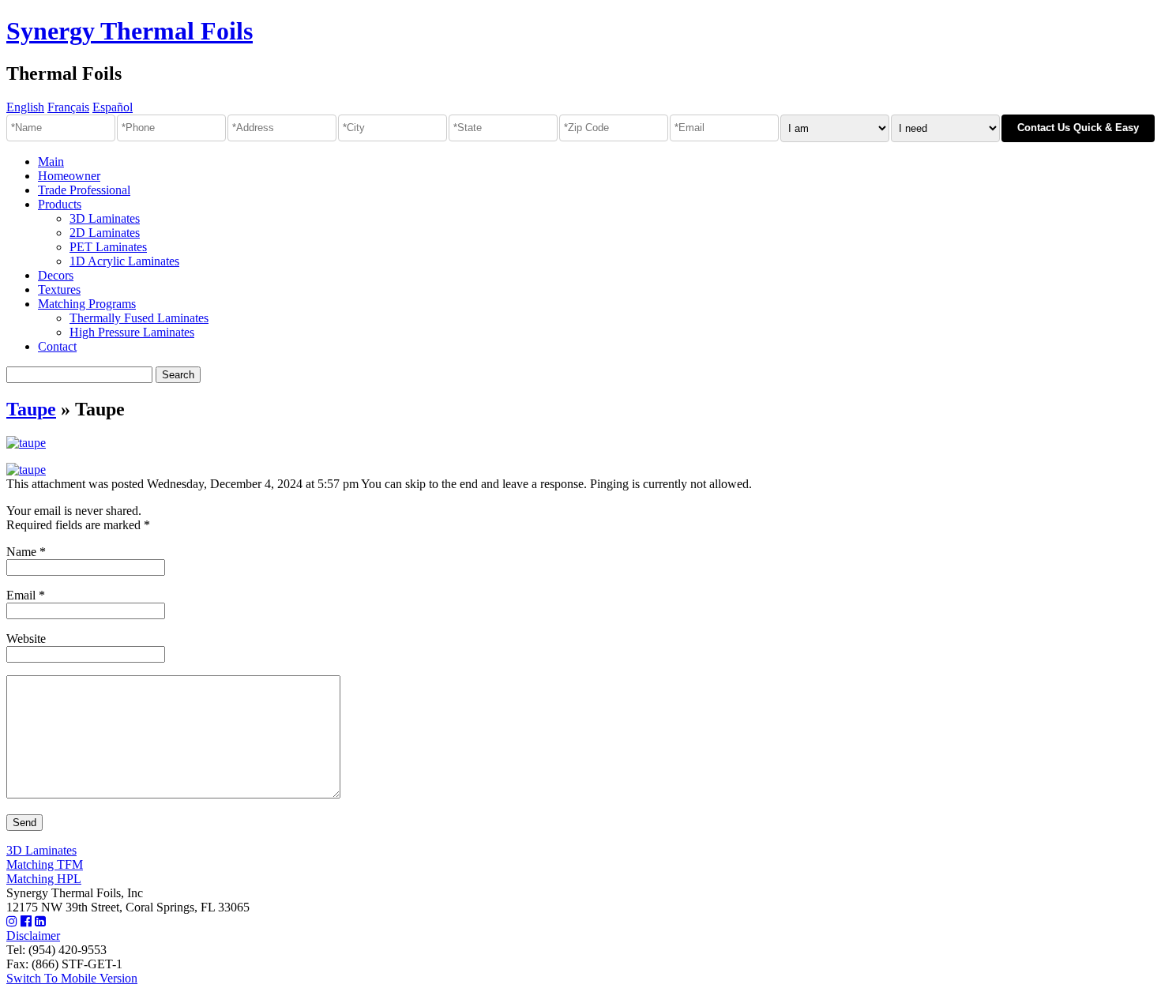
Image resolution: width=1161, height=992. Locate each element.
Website (26, 638)
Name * (26, 551)
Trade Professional (84, 190)
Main (51, 161)
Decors (55, 275)
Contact (57, 346)
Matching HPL (43, 878)
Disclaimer (33, 935)
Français (68, 107)
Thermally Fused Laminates (139, 318)
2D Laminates (105, 232)
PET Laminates (108, 247)
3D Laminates (105, 218)
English (25, 107)
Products (59, 204)
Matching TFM (44, 864)
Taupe (31, 409)
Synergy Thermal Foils (129, 31)
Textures (59, 289)
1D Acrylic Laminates (124, 261)
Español (112, 107)
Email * (25, 595)
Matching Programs (87, 303)
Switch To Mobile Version (71, 978)
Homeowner (69, 175)
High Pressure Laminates (132, 332)
